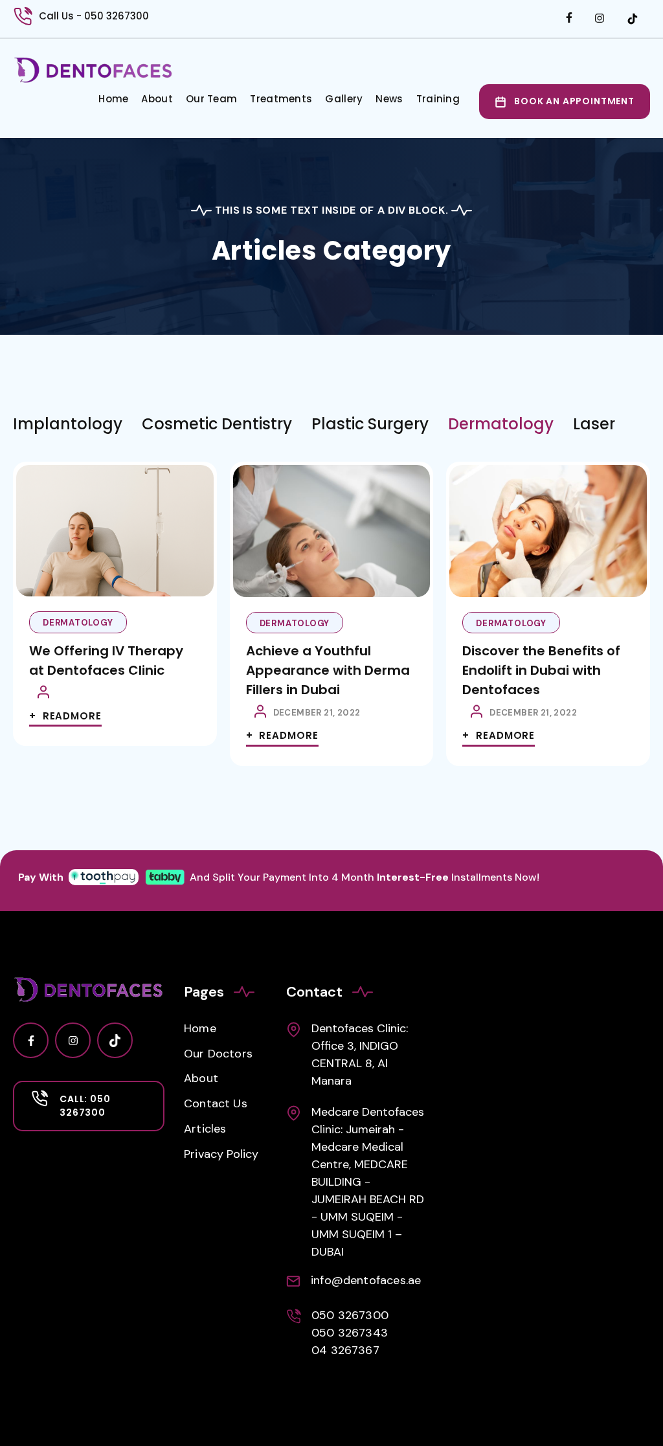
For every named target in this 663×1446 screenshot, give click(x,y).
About (157, 99)
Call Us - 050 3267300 (94, 16)
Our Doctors (218, 1053)
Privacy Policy (221, 1154)
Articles (205, 1128)
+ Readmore (65, 716)
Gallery (344, 99)
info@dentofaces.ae (366, 1280)
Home (113, 99)
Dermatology (78, 622)
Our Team (211, 99)
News (389, 99)
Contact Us (215, 1103)
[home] (93, 70)
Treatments (281, 99)
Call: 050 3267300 (85, 1105)
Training (438, 99)
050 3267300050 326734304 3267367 (349, 1332)
